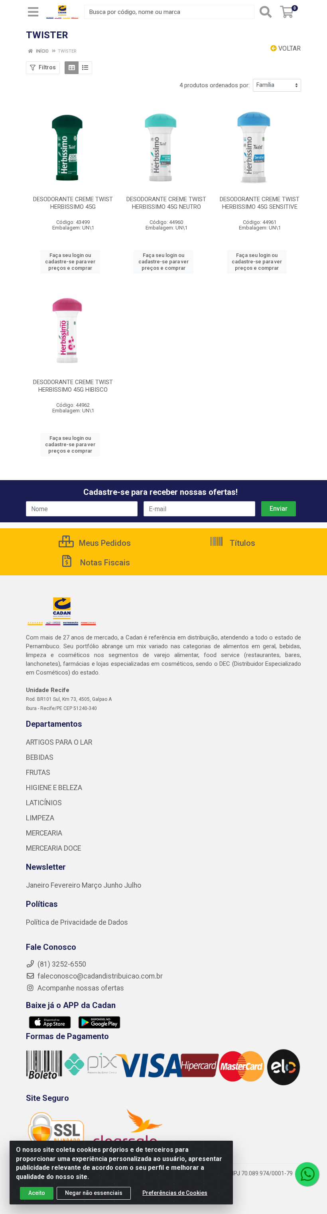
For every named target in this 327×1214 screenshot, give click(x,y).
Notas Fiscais (104, 562)
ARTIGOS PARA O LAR (59, 742)
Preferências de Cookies (174, 1193)
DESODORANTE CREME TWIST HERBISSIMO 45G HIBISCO (73, 386)
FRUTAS (38, 773)
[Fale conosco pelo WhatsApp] (307, 1174)
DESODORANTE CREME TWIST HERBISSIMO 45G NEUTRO (166, 203)
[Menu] (33, 12)
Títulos (241, 543)
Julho (132, 885)
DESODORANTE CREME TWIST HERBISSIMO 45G (73, 203)
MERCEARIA (44, 833)
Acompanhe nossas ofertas (80, 988)
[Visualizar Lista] (85, 67)
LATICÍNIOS (44, 803)
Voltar (289, 48)
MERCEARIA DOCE (53, 848)
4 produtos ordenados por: (214, 85)
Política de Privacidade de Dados (77, 922)
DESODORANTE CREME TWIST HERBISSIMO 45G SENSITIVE (259, 203)
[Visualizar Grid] (72, 67)
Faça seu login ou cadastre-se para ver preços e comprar (70, 261)
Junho (112, 885)
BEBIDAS (39, 757)
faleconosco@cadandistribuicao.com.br (99, 976)
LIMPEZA (40, 818)
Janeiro (38, 885)
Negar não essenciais (93, 1193)
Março (92, 885)
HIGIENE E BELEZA (54, 788)
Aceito (36, 1193)
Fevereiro (66, 885)
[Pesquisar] (265, 12)
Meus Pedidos (104, 543)
